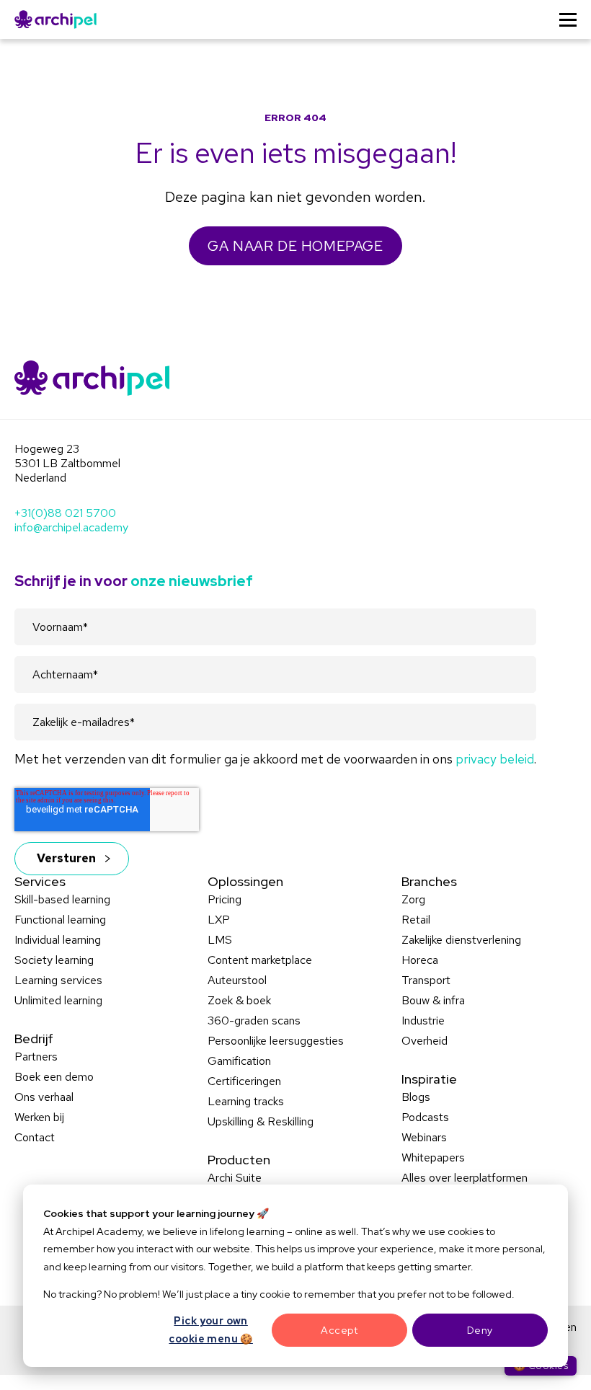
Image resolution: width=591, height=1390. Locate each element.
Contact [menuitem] (34, 1137)
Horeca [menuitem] (419, 960)
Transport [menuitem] (425, 980)
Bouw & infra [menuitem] (433, 1000)
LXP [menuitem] (219, 919)
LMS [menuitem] (220, 939)
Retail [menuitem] (415, 919)
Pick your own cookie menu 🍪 (210, 1329)
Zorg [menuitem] (413, 899)
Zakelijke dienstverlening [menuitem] (461, 939)
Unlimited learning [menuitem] (58, 1000)
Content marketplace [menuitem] (260, 960)
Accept (339, 1330)
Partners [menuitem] (36, 1056)
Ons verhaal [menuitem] (44, 1097)
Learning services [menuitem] (58, 980)
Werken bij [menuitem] (39, 1117)
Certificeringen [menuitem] (244, 1081)
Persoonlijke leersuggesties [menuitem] (276, 1040)
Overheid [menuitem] (424, 1040)
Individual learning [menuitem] (57, 939)
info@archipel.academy (71, 527)
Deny (480, 1330)
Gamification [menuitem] (239, 1060)
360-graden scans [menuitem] (254, 1020)
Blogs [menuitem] (415, 1097)
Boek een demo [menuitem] (54, 1076)
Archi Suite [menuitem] (235, 1177)
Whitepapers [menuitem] (433, 1157)
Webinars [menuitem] (424, 1137)
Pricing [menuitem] (224, 899)
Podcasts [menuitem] (425, 1117)
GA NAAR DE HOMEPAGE (295, 245)
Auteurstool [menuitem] (237, 980)
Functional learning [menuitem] (60, 919)
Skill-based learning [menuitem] (62, 899)
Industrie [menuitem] (423, 1020)
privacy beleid (495, 759)
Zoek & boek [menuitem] (239, 1000)
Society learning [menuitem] (54, 960)
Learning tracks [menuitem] (246, 1101)
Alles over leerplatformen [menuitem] (464, 1177)
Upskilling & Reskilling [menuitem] (261, 1121)
